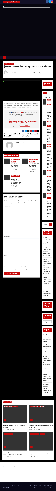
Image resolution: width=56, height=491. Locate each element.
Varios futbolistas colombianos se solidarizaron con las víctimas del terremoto (16, 181)
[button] (49, 57)
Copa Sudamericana (49, 170)
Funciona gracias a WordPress (10, 485)
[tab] (45, 93)
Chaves (14, 71)
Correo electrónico (10, 246)
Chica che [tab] (47, 97)
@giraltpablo (13, 121)
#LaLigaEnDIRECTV (22, 121)
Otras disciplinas (49, 488)
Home (31, 485)
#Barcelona (19, 73)
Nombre (7, 236)
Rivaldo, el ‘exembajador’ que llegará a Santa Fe (15, 166)
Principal (11, 63)
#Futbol (35, 73)
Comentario (8, 206)
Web (5, 255)
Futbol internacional (39, 488)
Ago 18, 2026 (14, 170)
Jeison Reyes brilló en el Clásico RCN (12, 135)
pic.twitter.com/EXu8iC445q (20, 123)
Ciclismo (40, 485)
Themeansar (6, 487)
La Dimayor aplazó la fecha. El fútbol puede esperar (47, 291)
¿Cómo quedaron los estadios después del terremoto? (34, 166)
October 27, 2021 (25, 126)
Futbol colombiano (15, 159)
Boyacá (35, 485)
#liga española (42, 73)
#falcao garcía (28, 73)
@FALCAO (20, 112)
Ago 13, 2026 (32, 170)
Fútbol (6, 63)
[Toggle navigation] (46, 57)
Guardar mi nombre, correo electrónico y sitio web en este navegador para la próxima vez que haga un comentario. (21, 268)
